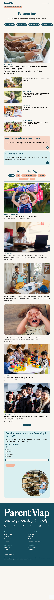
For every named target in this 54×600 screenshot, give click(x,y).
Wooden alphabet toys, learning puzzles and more (17, 379)
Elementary (42, 175)
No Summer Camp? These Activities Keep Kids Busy (36, 79)
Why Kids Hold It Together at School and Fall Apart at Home (22, 338)
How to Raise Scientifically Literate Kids (35, 107)
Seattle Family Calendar (14, 6)
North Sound (10, 454)
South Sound (10, 451)
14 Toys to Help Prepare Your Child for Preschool (19, 377)
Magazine (7, 547)
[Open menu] (49, 3)
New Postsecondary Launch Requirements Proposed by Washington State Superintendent (36, 94)
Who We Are (8, 534)
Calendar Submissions (34, 541)
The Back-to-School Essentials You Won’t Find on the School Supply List (26, 296)
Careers (6, 536)
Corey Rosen (8, 261)
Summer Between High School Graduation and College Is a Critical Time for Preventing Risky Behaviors (26, 417)
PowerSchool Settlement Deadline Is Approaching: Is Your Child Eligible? (26, 67)
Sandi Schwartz (28, 109)
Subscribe (44, 2)
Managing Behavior (9, 336)
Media (29, 539)
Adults (32, 178)
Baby (18, 175)
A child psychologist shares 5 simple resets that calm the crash (21, 339)
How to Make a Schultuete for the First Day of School (20, 216)
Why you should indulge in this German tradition (17, 218)
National (9, 456)
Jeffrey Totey (27, 125)
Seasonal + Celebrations (11, 214)
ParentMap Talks (9, 554)
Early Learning (9, 24)
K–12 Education (21, 24)
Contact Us (7, 539)
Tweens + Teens (24, 178)
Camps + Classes (34, 24)
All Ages (11, 175)
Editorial (30, 536)
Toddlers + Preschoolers (29, 175)
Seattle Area (10, 446)
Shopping (6, 295)
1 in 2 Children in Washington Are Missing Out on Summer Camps (36, 122)
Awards (6, 541)
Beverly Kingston (9, 421)
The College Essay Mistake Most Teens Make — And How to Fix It (24, 255)
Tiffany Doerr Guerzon (10, 220)
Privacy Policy (32, 547)
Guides (6, 549)
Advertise (31, 534)
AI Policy (30, 549)
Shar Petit (8, 380)
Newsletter (7, 552)
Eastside (9, 449)
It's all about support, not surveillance (14, 420)
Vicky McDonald (28, 82)
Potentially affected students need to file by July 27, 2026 (23, 71)
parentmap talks (47, 24)
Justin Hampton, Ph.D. (10, 341)
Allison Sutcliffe (10, 73)
